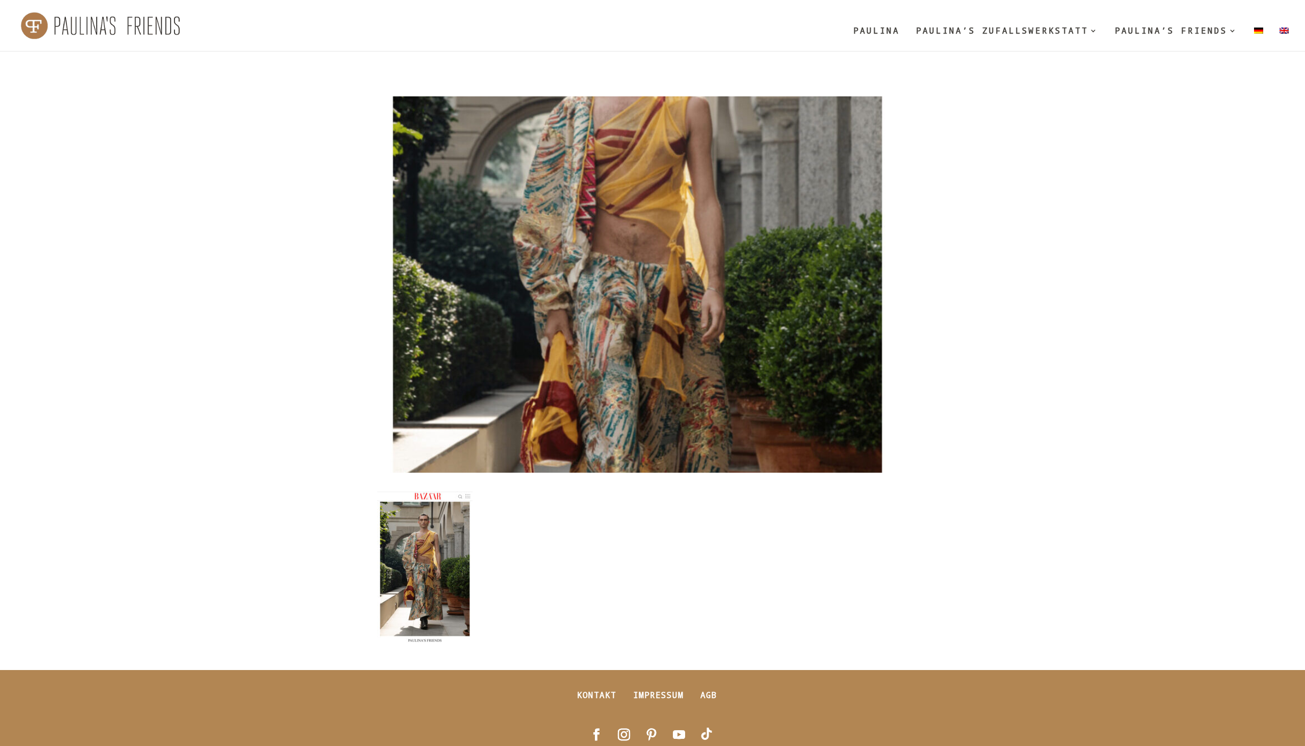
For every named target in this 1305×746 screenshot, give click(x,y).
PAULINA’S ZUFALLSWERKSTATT (1002, 31)
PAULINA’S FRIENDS (1171, 31)
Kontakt (596, 694)
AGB (708, 694)
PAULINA (876, 31)
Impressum (658, 694)
